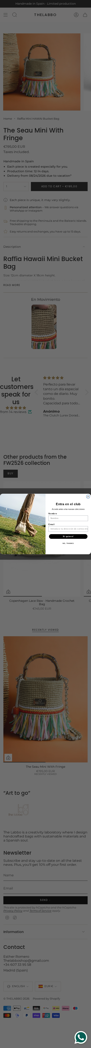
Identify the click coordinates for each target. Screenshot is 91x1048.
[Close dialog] (88, 496)
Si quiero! (68, 536)
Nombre (52, 514)
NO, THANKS (68, 543)
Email (51, 524)
